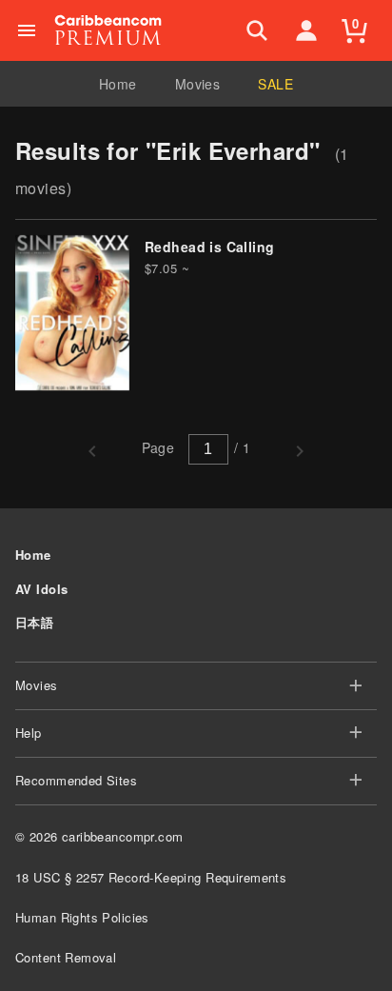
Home (118, 83)
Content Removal (65, 957)
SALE (275, 83)
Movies (198, 83)
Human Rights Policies (82, 917)
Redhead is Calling (210, 246)
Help (28, 732)
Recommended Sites (76, 780)
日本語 (34, 622)
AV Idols (41, 589)
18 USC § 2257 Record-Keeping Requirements (150, 877)
